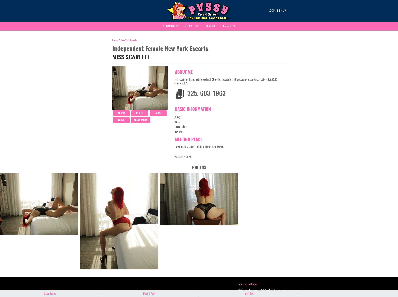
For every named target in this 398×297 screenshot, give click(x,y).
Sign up (281, 11)
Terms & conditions (247, 284)
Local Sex (209, 26)
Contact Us (228, 26)
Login (272, 11)
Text (122, 113)
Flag (122, 120)
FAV (159, 113)
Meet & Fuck (191, 26)
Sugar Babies (170, 26)
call (141, 113)
